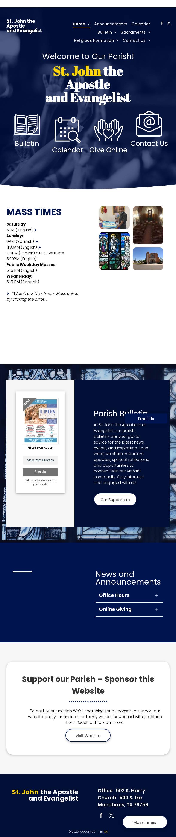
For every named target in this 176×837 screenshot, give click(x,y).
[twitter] (168, 24)
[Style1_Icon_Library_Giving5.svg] (108, 144)
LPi (106, 832)
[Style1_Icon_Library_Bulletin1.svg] (27, 138)
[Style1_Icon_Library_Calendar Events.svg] (68, 144)
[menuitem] (81, 24)
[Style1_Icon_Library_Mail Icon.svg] (149, 138)
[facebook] (162, 24)
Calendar (67, 150)
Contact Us (149, 143)
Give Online (108, 150)
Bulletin (27, 143)
